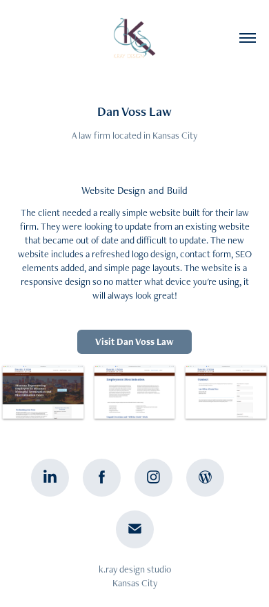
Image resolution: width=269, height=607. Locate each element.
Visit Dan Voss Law (134, 341)
